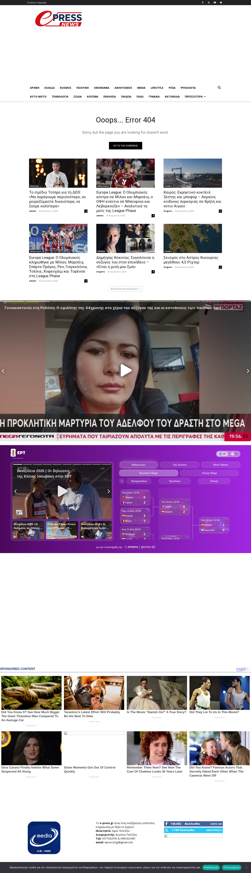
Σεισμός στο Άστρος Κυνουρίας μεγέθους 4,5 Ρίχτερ (191, 259)
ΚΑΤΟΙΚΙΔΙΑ (172, 96)
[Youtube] (215, 2)
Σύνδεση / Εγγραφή (36, 2)
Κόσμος (65, 87)
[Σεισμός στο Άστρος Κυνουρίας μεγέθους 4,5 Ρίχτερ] (193, 238)
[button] (219, 88)
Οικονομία (101, 87)
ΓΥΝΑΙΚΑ (154, 96)
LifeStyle (157, 87)
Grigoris (168, 211)
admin (32, 211)
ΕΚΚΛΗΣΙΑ (109, 96)
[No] (246, 867)
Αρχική (34, 87)
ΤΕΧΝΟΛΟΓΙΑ (60, 96)
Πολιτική (82, 87)
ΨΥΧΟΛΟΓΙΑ (188, 87)
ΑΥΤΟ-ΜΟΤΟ (38, 96)
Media (141, 87)
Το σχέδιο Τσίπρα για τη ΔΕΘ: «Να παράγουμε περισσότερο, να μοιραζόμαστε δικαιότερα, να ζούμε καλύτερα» (57, 199)
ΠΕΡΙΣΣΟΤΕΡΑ (194, 96)
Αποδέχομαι (211, 867)
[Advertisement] (157, 18)
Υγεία (171, 87)
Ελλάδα (49, 87)
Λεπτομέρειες (232, 867)
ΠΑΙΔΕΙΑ (126, 96)
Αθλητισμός (123, 87)
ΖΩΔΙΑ (77, 96)
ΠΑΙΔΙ (140, 96)
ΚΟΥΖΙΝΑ (92, 96)
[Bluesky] (221, 2)
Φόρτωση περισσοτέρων (124, 288)
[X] (208, 2)
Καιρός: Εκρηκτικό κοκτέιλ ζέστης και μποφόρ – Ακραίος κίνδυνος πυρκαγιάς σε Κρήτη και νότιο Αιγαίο (192, 199)
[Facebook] (202, 2)
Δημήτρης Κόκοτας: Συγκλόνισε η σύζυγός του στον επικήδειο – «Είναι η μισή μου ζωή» (125, 262)
